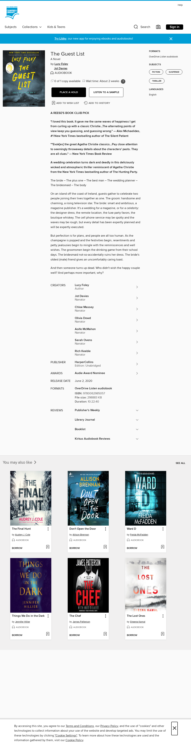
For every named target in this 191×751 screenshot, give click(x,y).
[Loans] (158, 27)
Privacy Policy (109, 726)
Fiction (156, 72)
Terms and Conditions (80, 726)
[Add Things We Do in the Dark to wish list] (47, 634)
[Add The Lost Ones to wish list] (162, 634)
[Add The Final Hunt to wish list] (47, 547)
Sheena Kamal (137, 621)
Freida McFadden (139, 534)
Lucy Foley (61, 64)
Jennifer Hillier (22, 621)
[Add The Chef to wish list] (105, 634)
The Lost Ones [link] (136, 616)
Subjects (11, 27)
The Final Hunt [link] (21, 529)
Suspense (174, 72)
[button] (141, 27)
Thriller (156, 81)
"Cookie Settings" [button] (66, 735)
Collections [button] (30, 27)
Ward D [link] (131, 529)
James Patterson (81, 621)
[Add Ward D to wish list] (162, 547)
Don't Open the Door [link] (82, 529)
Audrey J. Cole (22, 534)
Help (180, 5)
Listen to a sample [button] (106, 92)
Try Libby (60, 39)
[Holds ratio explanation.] (123, 81)
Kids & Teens (56, 27)
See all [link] (180, 463)
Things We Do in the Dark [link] (28, 616)
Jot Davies (60, 68)
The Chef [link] (75, 616)
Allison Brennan (81, 534)
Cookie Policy (74, 740)
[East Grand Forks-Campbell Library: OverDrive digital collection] (12, 13)
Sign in (174, 27)
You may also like (18, 462)
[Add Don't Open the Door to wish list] (105, 547)
